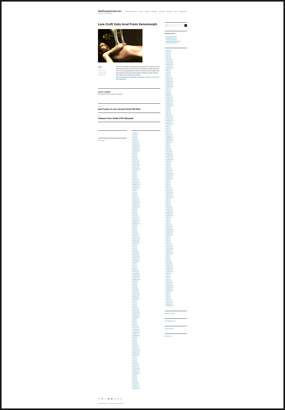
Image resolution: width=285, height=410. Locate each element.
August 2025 (135, 151)
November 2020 (136, 239)
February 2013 (136, 383)
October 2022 (136, 204)
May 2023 (135, 193)
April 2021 (135, 231)
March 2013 (135, 382)
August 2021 (135, 225)
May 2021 (135, 229)
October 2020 (136, 240)
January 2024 (136, 181)
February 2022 (136, 217)
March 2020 (135, 251)
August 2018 (135, 281)
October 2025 (136, 148)
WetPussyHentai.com (109, 11)
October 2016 (136, 315)
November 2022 (136, 203)
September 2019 (136, 260)
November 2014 (136, 351)
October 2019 (136, 259)
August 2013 (135, 374)
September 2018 (136, 279)
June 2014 (135, 358)
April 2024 (135, 176)
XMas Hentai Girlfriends (171, 43)
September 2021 (136, 223)
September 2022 (136, 206)
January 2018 (136, 292)
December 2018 (136, 274)
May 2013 (135, 379)
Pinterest (162, 11)
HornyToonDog (101, 70)
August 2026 (136, 133)
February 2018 (136, 290)
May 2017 (135, 304)
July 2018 (135, 282)
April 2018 (135, 287)
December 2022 (136, 201)
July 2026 (135, 134)
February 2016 (136, 327)
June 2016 (135, 321)
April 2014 (135, 362)
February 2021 (136, 234)
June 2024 (135, 173)
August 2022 (135, 207)
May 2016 (135, 323)
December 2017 (136, 293)
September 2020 (136, 242)
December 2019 (136, 256)
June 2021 (135, 228)
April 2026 (135, 139)
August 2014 (135, 355)
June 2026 (135, 136)
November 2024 (136, 165)
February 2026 (136, 142)
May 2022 (135, 212)
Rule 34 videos (101, 140)
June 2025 (135, 154)
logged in (108, 94)
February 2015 (136, 346)
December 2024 (136, 164)
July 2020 (135, 245)
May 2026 (135, 137)
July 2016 (135, 320)
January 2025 (136, 162)
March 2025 (135, 159)
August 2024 (135, 170)
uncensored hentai (169, 328)
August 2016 (135, 318)
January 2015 (136, 348)
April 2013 (135, 380)
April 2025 (135, 158)
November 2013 (136, 369)
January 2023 (136, 200)
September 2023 (136, 187)
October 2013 (136, 371)
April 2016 (135, 324)
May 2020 (135, 248)
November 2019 (136, 257)
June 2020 (135, 246)
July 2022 (135, 209)
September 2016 (136, 316)
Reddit (147, 11)
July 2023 (135, 190)
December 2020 (136, 237)
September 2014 (136, 354)
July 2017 (135, 301)
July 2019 (135, 263)
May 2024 (135, 175)
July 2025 (135, 153)
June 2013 (135, 377)
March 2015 (135, 344)
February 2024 (136, 179)
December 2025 (136, 145)
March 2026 (135, 140)
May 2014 (135, 360)
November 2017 (136, 295)
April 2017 (135, 306)
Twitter (141, 11)
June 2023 (135, 192)
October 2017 (136, 296)
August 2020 (135, 243)
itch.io (175, 11)
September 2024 (136, 168)
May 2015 (135, 341)
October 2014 (136, 352)
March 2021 (135, 232)
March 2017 (135, 307)
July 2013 (135, 376)
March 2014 (135, 363)
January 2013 (136, 385)
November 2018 (136, 276)
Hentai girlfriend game (170, 321)
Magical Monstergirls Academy (173, 41)
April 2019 (135, 268)
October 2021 (136, 221)
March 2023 (135, 197)
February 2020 (136, 253)
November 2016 (136, 313)
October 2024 (136, 167)
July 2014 (135, 357)
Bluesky (169, 11)
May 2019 (135, 267)
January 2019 (136, 273)
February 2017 (136, 309)
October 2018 (136, 278)
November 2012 (136, 388)
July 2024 (135, 172)
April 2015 (135, 343)
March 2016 (135, 326)
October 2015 (136, 334)
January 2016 (136, 329)
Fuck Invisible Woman (171, 36)
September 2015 (136, 335)
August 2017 (135, 299)
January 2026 (136, 144)
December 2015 (136, 330)
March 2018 (135, 288)
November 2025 (136, 147)
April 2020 (135, 249)
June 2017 (135, 302)
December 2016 (136, 312)
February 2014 (136, 365)
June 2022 (135, 211)
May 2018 (135, 285)
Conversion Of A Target (171, 39)
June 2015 (135, 340)
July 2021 (135, 226)
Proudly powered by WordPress (116, 403)
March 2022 (135, 215)
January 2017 (136, 310)
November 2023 (136, 184)
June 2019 (135, 265)
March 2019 (135, 270)
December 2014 (136, 349)
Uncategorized (101, 74)
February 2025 (136, 161)
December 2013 (136, 368)
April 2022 (135, 214)
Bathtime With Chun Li (171, 38)
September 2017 (136, 298)
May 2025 (135, 156)
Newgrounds (183, 11)
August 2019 (135, 262)
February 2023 (136, 198)
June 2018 (135, 284)
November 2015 (136, 332)
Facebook (154, 11)
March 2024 (135, 178)
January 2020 (136, 254)
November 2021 (136, 220)
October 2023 (136, 186)
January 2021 (136, 235)
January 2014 (136, 366)
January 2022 (136, 218)
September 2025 (136, 150)
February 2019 (136, 271)
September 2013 (136, 373)
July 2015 (135, 338)
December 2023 (136, 182)
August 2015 (135, 337)
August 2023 (135, 189)
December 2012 (136, 387)
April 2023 (135, 195)
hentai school (168, 336)
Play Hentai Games (131, 11)
